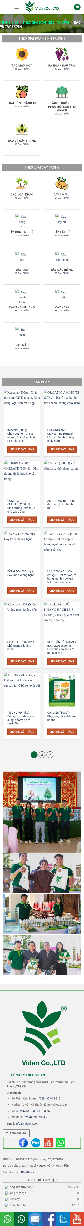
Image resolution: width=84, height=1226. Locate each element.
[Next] (49, 754)
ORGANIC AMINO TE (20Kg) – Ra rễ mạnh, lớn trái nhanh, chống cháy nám (60, 435)
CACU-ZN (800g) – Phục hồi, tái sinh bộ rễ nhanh (61, 716)
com (36, 1123)
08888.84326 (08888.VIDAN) (30, 1117)
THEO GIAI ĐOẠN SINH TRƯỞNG (46, 22)
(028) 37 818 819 (50, 1098)
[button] (16, 7)
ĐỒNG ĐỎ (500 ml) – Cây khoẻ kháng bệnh (20, 573)
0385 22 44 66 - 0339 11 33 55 (30, 1111)
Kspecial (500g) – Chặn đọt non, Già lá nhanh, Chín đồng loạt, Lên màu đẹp (21, 435)
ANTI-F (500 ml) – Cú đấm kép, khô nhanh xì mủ (61, 504)
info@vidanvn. (24, 1123)
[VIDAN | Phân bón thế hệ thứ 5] (42, 7)
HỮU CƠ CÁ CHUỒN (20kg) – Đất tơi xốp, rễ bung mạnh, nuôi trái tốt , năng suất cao (61, 577)
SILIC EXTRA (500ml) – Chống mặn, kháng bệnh (21, 645)
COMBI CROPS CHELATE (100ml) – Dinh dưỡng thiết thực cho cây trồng (21, 506)
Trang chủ (9, 22)
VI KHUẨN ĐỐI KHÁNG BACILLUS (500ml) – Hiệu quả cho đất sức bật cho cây (61, 647)
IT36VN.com (27, 1172)
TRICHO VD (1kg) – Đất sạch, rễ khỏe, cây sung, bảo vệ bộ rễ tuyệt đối (21, 718)
